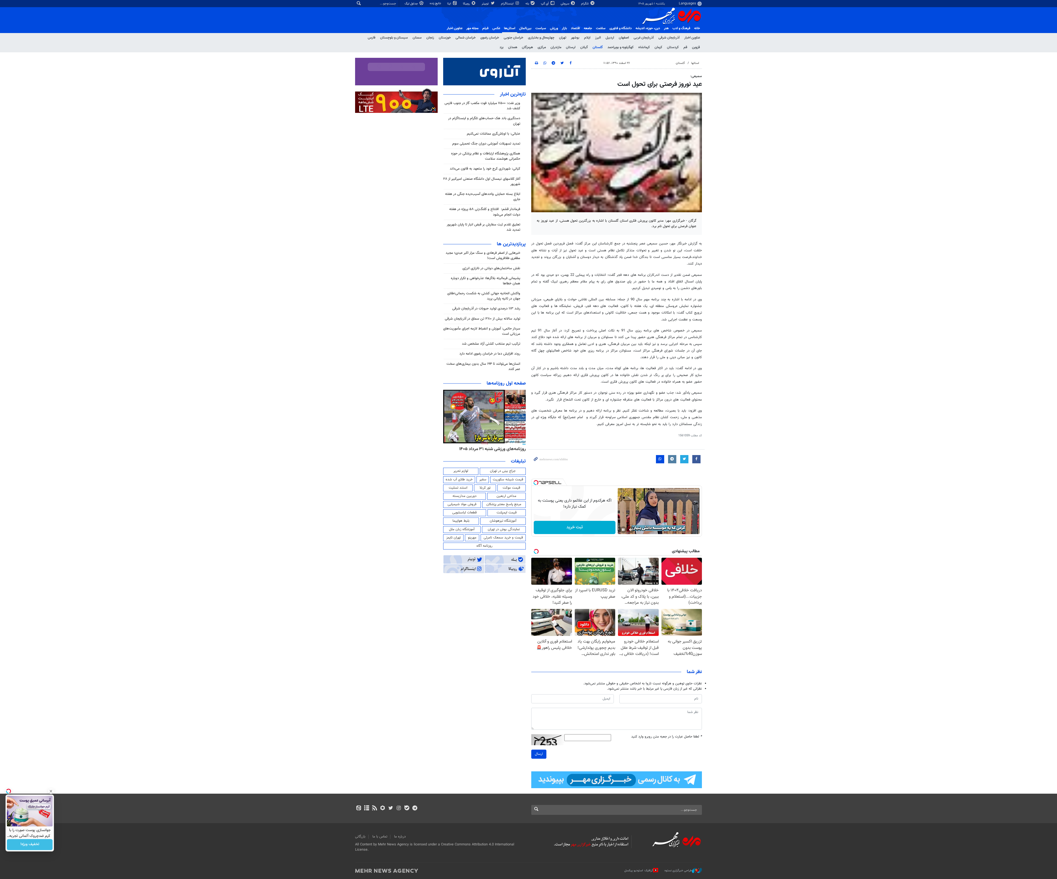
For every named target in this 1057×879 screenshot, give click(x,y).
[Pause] (623, 529)
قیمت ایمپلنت (507, 512)
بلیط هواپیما (461, 521)
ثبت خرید (574, 527)
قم (685, 47)
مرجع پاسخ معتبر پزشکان (503, 504)
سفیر (482, 479)
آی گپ (545, 3)
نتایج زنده (436, 3)
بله (527, 3)
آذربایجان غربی (644, 37)
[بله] (406, 808)
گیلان (584, 47)
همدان (512, 47)
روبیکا (467, 3)
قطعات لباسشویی (464, 512)
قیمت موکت (511, 488)
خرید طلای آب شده (459, 479)
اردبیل (610, 37)
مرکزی (542, 47)
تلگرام (585, 3)
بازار (564, 28)
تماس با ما (379, 836)
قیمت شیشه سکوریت (508, 479)
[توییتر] (390, 808)
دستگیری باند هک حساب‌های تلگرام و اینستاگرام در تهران (484, 121)
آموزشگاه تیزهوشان (503, 521)
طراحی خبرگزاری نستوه (678, 870)
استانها (695, 63)
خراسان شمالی (466, 37)
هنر (666, 28)
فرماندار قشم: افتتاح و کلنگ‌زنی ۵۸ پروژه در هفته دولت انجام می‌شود (484, 211)
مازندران (556, 47)
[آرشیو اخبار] (366, 808)
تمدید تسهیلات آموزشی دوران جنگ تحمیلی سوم (486, 143)
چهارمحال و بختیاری (541, 37)
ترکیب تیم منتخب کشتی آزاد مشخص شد (491, 344)
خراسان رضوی (489, 37)
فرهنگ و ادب (681, 28)
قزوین (696, 47)
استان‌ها (509, 28)
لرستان (571, 47)
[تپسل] (536, 482)
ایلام (587, 37)
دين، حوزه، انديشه (648, 28)
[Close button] (51, 791)
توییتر (486, 3)
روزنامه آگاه (484, 546)
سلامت (601, 28)
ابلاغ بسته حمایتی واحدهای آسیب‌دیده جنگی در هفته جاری (482, 196)
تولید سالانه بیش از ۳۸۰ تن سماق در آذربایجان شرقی (482, 319)
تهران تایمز (453, 537)
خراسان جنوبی (513, 37)
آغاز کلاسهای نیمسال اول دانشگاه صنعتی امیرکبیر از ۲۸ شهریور (481, 181)
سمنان (417, 37)
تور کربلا (485, 488)
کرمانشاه (644, 47)
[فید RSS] (374, 808)
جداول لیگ (412, 3)
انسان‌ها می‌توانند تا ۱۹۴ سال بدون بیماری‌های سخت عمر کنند (483, 366)
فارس (371, 37)
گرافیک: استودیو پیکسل (638, 870)
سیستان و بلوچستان (394, 37)
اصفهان (624, 37)
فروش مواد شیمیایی (462, 504)
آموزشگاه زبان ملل (462, 529)
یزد (501, 47)
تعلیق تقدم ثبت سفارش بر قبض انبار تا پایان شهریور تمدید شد (483, 227)
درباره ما (400, 836)
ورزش (554, 28)
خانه (697, 28)
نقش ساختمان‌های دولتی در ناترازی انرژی (491, 268)
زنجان (430, 37)
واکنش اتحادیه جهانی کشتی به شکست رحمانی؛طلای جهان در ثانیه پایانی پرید (483, 296)
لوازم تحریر (460, 471)
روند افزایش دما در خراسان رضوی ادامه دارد (489, 354)
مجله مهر (472, 28)
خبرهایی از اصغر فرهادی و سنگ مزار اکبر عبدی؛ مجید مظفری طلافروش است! (483, 255)
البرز (598, 37)
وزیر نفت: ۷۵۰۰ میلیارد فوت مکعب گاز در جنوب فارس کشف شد (482, 105)
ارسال (539, 754)
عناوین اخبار (692, 37)
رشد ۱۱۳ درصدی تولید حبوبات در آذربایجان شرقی (486, 308)
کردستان (673, 47)
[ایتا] (358, 808)
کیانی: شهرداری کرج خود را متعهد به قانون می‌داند (485, 169)
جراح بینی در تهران (503, 471)
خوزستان (445, 37)
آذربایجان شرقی (669, 37)
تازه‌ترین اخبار (513, 94)
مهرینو (472, 537)
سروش (565, 3)
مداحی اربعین (506, 496)
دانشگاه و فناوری (620, 28)
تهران (562, 37)
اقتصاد (575, 28)
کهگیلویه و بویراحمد (620, 47)
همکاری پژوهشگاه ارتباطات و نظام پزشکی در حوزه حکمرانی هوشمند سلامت (485, 156)
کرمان (658, 47)
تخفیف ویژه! (29, 845)
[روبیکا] (382, 808)
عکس (496, 28)
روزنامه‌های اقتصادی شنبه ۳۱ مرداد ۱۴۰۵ (491, 449)
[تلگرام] (414, 808)
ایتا (449, 3)
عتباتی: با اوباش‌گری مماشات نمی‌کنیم (493, 134)
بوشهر (575, 37)
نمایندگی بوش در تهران (504, 529)
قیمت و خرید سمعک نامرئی (503, 537)
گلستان (598, 47)
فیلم (485, 28)
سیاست (540, 28)
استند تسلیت (458, 488)
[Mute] (631, 529)
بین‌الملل (525, 28)
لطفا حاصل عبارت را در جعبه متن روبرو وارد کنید (666, 736)
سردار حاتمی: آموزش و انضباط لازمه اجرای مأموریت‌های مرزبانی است (481, 331)
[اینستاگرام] (398, 808)
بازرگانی (360, 836)
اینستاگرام (507, 3)
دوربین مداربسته (464, 496)
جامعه (588, 28)
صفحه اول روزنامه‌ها (506, 383)
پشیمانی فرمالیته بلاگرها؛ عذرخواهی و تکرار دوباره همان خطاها (485, 281)
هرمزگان (527, 47)
